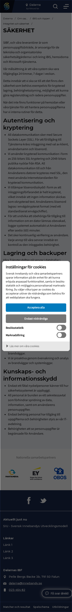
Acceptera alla (36, 307)
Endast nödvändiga (36, 318)
